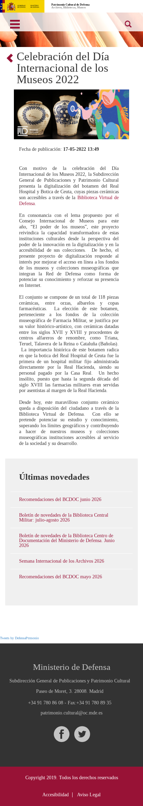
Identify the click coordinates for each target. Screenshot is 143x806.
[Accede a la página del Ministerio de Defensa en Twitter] (82, 734)
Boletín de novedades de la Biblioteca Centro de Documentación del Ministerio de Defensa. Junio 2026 (67, 540)
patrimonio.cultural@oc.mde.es (71, 713)
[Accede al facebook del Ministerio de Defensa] (61, 734)
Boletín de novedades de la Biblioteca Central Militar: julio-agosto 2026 (63, 517)
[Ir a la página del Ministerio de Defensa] (22, 6)
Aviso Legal (89, 794)
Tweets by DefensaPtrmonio (19, 638)
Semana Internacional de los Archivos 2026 (61, 561)
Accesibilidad (55, 794)
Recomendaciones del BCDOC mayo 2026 (60, 576)
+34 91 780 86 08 (45, 702)
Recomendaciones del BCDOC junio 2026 (60, 499)
